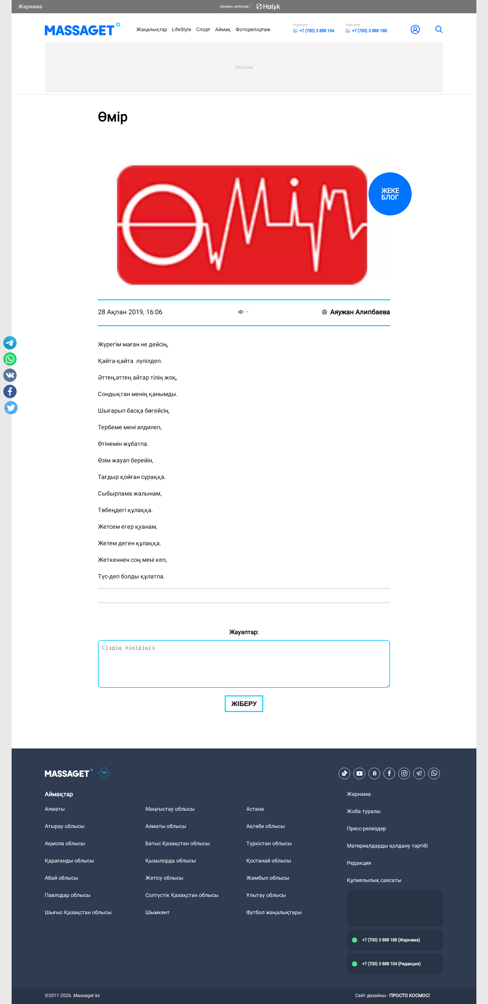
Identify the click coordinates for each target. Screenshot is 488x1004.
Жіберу (244, 703)
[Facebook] (389, 773)
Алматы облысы (165, 826)
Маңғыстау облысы (170, 809)
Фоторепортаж (253, 29)
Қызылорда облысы (170, 860)
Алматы (55, 809)
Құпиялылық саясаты (374, 880)
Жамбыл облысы (267, 878)
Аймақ (223, 29)
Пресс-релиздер (366, 828)
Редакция (359, 863)
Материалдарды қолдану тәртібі (387, 846)
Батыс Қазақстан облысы (177, 843)
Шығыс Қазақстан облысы (78, 912)
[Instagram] (404, 773)
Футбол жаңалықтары (274, 912)
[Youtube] (359, 773)
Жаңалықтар (151, 29)
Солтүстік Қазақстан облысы (181, 895)
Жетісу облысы (164, 878)
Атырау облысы (64, 826)
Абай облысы (61, 878)
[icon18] (104, 773)
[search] (438, 29)
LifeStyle (181, 29)
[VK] (374, 773)
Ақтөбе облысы (265, 826)
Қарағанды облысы (69, 860)
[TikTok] (344, 773)
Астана (255, 809)
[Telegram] (419, 773)
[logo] (82, 29)
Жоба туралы (363, 811)
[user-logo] (415, 29)
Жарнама (30, 6)
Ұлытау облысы (266, 895)
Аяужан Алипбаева (360, 312)
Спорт (203, 29)
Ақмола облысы (65, 843)
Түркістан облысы (269, 843)
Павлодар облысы (67, 895)
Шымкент (157, 912)
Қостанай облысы (268, 860)
